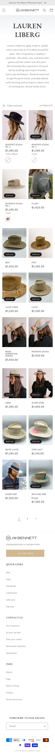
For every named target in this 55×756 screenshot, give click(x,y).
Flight (35, 204)
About (9, 672)
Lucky (35, 307)
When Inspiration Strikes (11, 354)
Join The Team (25, 553)
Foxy (34, 262)
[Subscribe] (44, 726)
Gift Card (10, 599)
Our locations (13, 625)
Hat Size (10, 606)
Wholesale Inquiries (16, 646)
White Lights (11, 449)
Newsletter (11, 653)
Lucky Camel (11, 307)
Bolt (7, 262)
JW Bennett (23, 750)
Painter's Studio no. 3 (13, 145)
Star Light (37, 449)
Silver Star (11, 494)
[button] (3, 10)
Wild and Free (39, 494)
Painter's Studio (40, 352)
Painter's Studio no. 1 (13, 205)
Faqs (8, 679)
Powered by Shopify (34, 750)
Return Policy (12, 685)
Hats (8, 579)
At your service (13, 632)
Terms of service (14, 699)
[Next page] (35, 518)
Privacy (9, 692)
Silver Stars (38, 403)
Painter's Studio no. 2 (40, 145)
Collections (11, 592)
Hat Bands (11, 586)
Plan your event (14, 639)
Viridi (8, 403)
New (8, 572)
